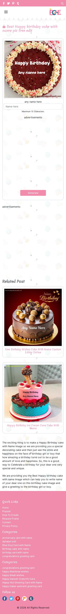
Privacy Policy (9, 526)
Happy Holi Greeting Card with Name (22, 582)
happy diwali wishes (13, 575)
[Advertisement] (33, 155)
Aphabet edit (9, 541)
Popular (6, 511)
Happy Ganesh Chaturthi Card (18, 578)
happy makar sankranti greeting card (22, 586)
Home (5, 507)
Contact (6, 522)
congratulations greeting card (18, 556)
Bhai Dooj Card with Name (16, 545)
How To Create (10, 515)
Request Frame (10, 518)
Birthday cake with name (15, 548)
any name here (33, 101)
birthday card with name (15, 552)
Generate (33, 192)
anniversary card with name (17, 537)
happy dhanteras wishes (15, 571)
